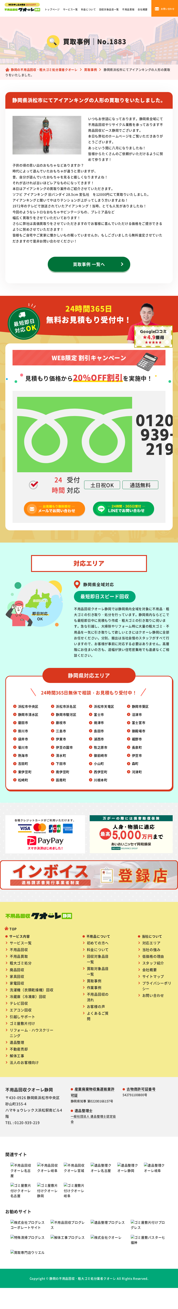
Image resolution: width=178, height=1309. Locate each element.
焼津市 (99, 722)
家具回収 (17, 976)
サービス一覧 (70, 9)
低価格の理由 (153, 956)
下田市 (61, 763)
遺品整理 (17, 1042)
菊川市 (23, 747)
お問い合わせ (153, 995)
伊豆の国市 (64, 747)
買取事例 (94, 980)
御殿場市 (139, 731)
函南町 (61, 780)
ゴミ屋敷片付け (22, 1023)
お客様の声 (96, 1006)
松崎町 (23, 780)
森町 (135, 763)
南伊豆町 (63, 771)
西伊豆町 (101, 771)
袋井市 (23, 739)
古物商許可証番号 (141, 1089)
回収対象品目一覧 (109, 9)
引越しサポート (22, 1016)
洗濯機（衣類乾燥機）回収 (31, 989)
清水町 (61, 755)
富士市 (99, 714)
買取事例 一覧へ (89, 264)
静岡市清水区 (28, 714)
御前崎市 (101, 755)
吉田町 (23, 763)
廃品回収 (17, 969)
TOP (13, 928)
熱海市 (23, 755)
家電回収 (17, 983)
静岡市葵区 (140, 706)
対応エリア (151, 942)
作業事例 (94, 987)
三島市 (61, 731)
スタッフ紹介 (153, 962)
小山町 (99, 763)
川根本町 (101, 780)
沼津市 (137, 714)
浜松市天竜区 (104, 706)
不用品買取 (128, 9)
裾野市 (137, 739)
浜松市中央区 (28, 706)
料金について (88, 9)
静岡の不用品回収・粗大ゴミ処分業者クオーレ (82, 1278)
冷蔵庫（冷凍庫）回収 (28, 996)
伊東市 (61, 739)
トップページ (52, 9)
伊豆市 (137, 755)
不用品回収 (19, 949)
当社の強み (151, 949)
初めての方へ (98, 942)
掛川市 (23, 731)
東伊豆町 (25, 771)
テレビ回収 (19, 1003)
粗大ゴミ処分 (21, 962)
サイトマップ (153, 976)
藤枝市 (61, 722)
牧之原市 (101, 747)
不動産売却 (19, 1049)
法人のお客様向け (24, 1062)
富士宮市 (139, 722)
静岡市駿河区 (66, 714)
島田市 (99, 731)
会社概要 (143, 9)
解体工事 (17, 1055)
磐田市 (23, 722)
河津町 (137, 771)
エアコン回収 (21, 1009)
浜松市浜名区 (66, 706)
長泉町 (137, 747)
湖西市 (99, 739)
